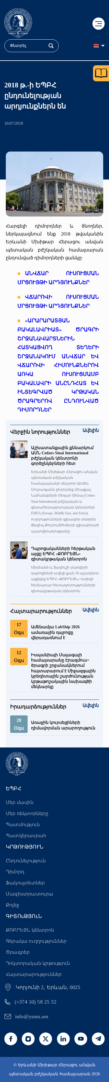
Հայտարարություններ (34, 974)
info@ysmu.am (31, 1016)
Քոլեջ (12, 904)
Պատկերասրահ (26, 835)
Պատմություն (23, 824)
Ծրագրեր (18, 952)
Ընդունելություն (26, 860)
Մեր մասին (19, 802)
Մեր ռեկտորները (27, 813)
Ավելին (91, 430)
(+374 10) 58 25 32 (35, 1002)
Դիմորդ (15, 871)
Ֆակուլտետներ (25, 882)
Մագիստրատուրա (29, 893)
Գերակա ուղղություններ (36, 941)
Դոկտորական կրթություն (38, 963)
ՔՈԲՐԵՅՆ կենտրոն (30, 930)
